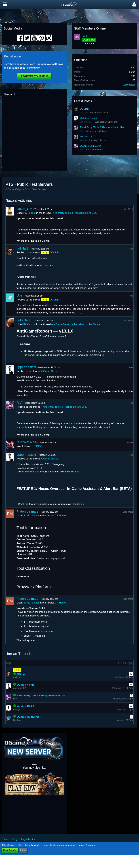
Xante (85, 36)
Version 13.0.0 (88, 136)
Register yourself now (49, 63)
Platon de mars (27, 511)
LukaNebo (23, 320)
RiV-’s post (29, 212)
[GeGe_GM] (10, 225)
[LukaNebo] (10, 340)
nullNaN (84, 112)
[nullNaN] (10, 268)
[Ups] (10, 303)
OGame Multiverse (90, 145)
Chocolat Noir (26, 442)
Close (23, 850)
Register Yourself (34, 76)
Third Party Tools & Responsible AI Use (102, 127)
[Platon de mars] (10, 551)
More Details (9, 850)
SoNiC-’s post (31, 515)
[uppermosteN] (10, 381)
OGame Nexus (88, 117)
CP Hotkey (61, 515)
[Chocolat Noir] (10, 444)
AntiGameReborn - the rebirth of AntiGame (75, 324)
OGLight (84, 108)
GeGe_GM (24, 209)
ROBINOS (36, 446)
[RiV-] (10, 418)
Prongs (83, 140)
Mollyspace (129, 84)
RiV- (82, 131)
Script (17, 669)
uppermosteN (86, 122)
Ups (19, 295)
